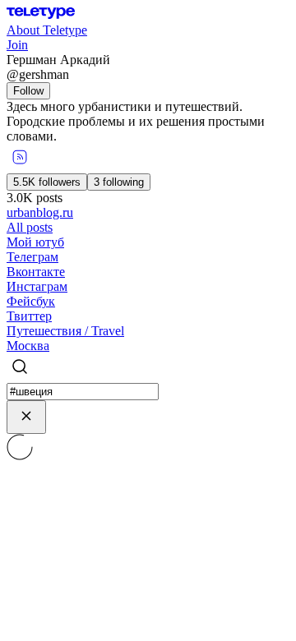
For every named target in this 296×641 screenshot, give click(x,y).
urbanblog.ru (40, 212)
